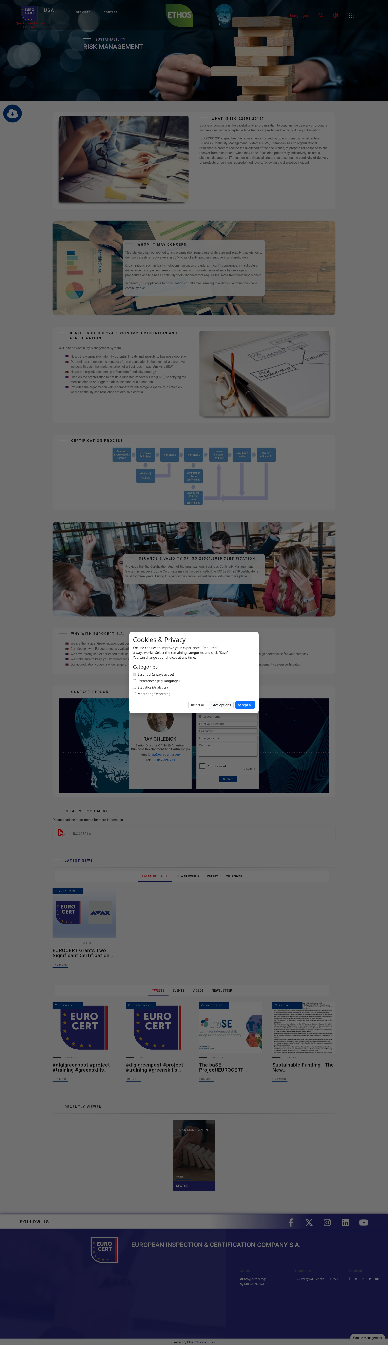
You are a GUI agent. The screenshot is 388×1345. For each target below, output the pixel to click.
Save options (221, 705)
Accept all (245, 705)
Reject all (198, 705)
